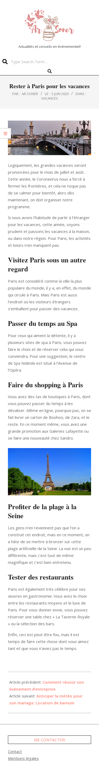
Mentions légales (23, 758)
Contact (15, 751)
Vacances (49, 98)
